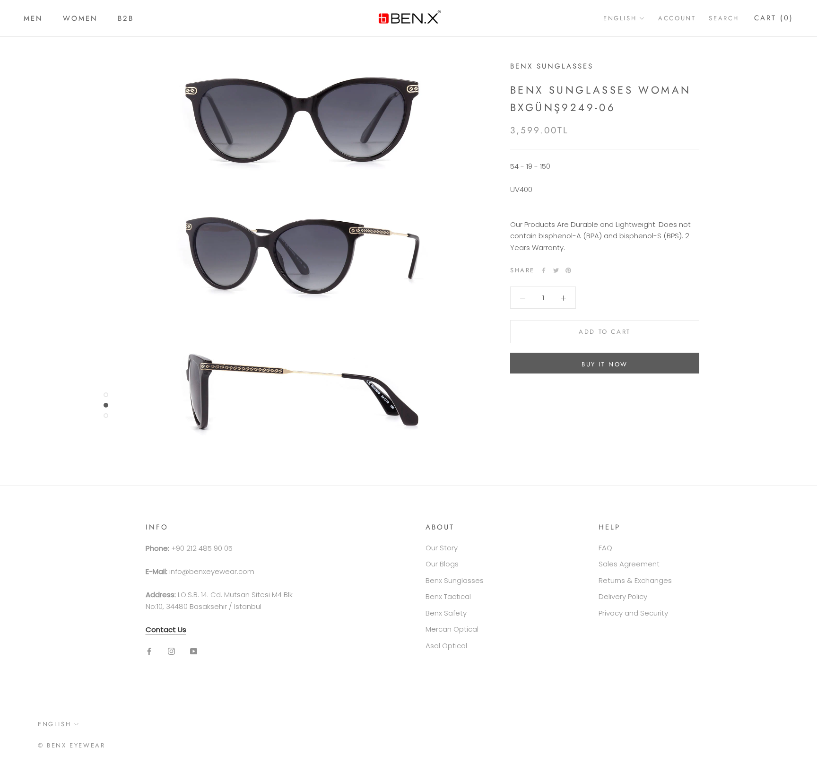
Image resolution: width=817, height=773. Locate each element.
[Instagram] (171, 651)
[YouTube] (193, 651)
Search (724, 18)
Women (80, 18)
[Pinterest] (568, 270)
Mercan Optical (452, 629)
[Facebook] (544, 270)
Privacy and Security (633, 613)
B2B (126, 18)
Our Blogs (442, 564)
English (619, 18)
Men (33, 18)
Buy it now (605, 364)
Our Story (442, 548)
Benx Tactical (448, 596)
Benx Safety (446, 613)
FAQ (605, 548)
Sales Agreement (629, 564)
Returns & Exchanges (635, 580)
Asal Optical (446, 646)
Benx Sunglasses (455, 580)
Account (676, 18)
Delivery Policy (623, 596)
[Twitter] (556, 270)
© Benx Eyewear (71, 745)
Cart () (773, 18)
